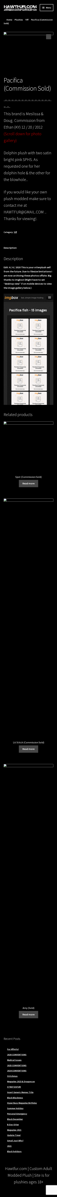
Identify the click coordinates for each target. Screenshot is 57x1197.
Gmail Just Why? (15, 1140)
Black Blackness (15, 1097)
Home (9, 19)
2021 (9, 1146)
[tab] (29, 248)
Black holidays (14, 1151)
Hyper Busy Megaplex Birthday (22, 1103)
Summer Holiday (15, 1108)
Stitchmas (12, 1076)
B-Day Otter (13, 1124)
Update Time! (14, 1135)
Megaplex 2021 (14, 1130)
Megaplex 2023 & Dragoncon (21, 1081)
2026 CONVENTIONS (16, 1054)
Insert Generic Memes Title (20, 1092)
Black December (15, 1119)
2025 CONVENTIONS (16, 1065)
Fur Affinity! (13, 1049)
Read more (28, 483)
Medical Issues (14, 1060)
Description (10, 247)
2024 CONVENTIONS (16, 1070)
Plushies (19, 19)
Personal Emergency (17, 1113)
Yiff (26, 19)
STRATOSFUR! (14, 1086)
